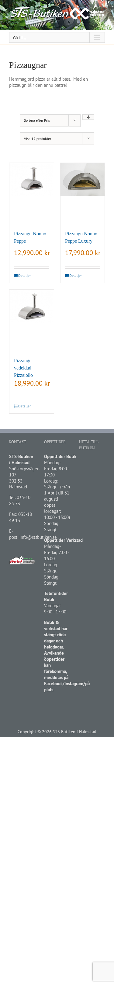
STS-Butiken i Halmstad (74, 731)
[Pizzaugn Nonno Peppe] (31, 193)
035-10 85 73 (19, 500)
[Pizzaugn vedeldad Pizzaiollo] (31, 320)
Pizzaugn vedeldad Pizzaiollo (23, 368)
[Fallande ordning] (88, 117)
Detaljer (24, 275)
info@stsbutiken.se (38, 537)
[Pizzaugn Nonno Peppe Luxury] (82, 193)
